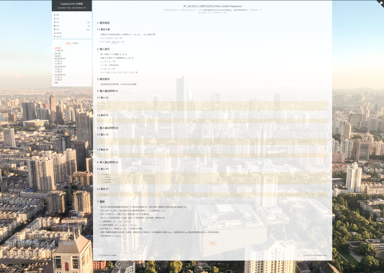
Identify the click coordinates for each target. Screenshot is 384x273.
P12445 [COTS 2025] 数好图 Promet (314, 255)
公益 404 (59, 36)
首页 (57, 15)
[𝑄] (105, 58)
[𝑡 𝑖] (117, 211)
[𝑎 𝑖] (105, 211)
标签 (72, 26)
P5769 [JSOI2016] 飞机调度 (107, 255)
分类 (72, 22)
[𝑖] (120, 218)
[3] (110, 54)
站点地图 (59, 33)
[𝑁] (122, 34)
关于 (57, 18)
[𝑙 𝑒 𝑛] (206, 232)
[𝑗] (145, 218)
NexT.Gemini (205, 266)
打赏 (212, 243)
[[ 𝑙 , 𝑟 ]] (114, 214)
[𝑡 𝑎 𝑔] (186, 232)
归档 (72, 29)
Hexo (198, 266)
